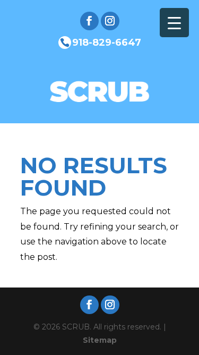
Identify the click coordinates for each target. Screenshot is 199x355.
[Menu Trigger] (174, 22)
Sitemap (100, 340)
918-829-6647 (106, 42)
